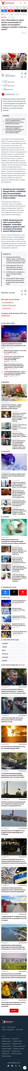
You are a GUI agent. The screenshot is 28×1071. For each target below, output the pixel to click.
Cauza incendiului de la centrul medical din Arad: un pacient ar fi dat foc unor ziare (13, 345)
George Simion (6, 308)
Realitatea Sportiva (6, 1038)
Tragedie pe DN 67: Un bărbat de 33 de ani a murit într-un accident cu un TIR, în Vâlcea (14, 918)
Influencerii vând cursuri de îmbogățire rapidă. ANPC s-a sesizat (19, 435)
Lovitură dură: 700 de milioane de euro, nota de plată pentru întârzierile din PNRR (14, 358)
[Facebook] (4, 11)
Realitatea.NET (23, 687)
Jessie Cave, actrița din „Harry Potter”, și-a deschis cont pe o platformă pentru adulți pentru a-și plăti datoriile (19, 417)
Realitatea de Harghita (7, 1048)
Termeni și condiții (11, 1027)
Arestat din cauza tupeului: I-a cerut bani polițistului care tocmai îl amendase (13, 1004)
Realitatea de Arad (6, 1051)
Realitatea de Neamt (17, 1041)
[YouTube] (11, 11)
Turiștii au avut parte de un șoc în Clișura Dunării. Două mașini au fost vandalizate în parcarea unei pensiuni (14, 861)
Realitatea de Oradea (6, 1046)
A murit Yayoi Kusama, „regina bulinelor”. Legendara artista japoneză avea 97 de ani (11, 407)
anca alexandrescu (7, 302)
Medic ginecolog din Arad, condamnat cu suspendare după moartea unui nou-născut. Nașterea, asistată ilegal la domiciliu (13, 542)
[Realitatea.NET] (8, 3)
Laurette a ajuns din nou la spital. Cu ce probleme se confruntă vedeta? (19, 427)
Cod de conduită (19, 1029)
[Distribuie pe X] (25, 77)
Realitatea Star (15, 1038)
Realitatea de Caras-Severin (19, 1046)
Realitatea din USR (6, 1043)
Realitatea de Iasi (5, 1053)
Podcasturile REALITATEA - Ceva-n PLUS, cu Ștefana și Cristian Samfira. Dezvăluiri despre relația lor (15, 373)
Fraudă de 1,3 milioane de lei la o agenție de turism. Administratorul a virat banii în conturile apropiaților (13, 890)
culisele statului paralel (9, 305)
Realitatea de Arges (16, 1051)
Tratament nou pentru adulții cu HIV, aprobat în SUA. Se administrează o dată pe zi (13, 476)
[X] (17, 11)
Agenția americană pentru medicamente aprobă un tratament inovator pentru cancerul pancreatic (18, 494)
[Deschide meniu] (25, 3)
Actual (11, 14)
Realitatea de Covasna (17, 1043)
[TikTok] (24, 11)
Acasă (4, 14)
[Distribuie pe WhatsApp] (22, 77)
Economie (6, 353)
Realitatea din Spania (6, 1056)
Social (3, 347)
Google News (5, 315)
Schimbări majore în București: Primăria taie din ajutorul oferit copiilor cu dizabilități (19, 512)
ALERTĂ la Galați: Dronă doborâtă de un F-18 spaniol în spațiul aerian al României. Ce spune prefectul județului (13, 805)
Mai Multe (14, 1010)
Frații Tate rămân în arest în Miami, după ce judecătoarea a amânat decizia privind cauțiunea (19, 578)
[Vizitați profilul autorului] (2, 75)
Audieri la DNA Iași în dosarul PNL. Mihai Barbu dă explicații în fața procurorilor (19, 569)
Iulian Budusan (10, 76)
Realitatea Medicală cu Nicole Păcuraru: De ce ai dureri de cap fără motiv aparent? (19, 503)
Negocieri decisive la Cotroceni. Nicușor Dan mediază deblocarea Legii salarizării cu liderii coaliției (14, 365)
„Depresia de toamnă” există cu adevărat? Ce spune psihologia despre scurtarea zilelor (19, 485)
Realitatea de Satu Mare (16, 1053)
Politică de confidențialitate (8, 1029)
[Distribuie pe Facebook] (25, 73)
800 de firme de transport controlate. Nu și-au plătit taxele (15, 351)
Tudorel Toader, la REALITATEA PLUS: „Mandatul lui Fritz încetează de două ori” (19, 560)
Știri (7, 14)
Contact (3, 1027)
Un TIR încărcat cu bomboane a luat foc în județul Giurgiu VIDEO (15, 274)
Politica (6, 369)
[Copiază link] (22, 73)
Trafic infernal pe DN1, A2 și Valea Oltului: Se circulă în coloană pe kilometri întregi (14, 267)
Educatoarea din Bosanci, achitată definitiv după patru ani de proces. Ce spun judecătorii (19, 551)
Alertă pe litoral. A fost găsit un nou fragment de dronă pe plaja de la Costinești (12, 832)
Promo (6, 376)
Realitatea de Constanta (18, 1048)
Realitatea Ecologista (6, 1041)
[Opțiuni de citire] (24, 1067)
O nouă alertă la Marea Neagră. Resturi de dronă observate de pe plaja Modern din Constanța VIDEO (15, 281)
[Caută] (20, 3)
